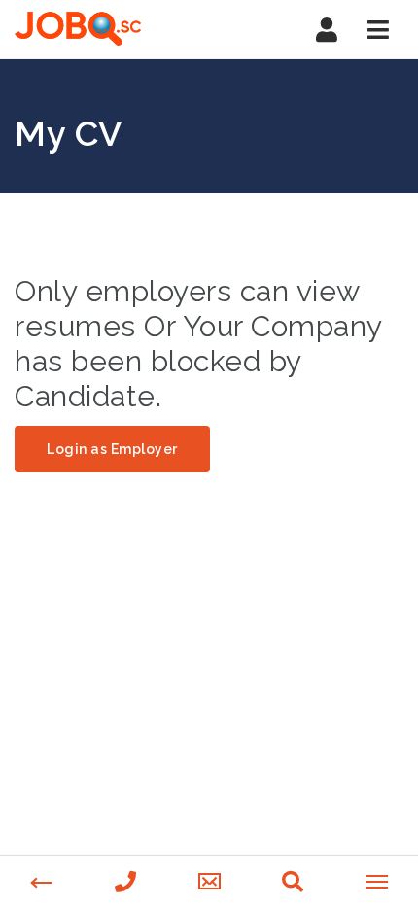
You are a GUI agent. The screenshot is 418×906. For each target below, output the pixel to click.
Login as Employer (112, 449)
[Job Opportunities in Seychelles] (78, 29)
